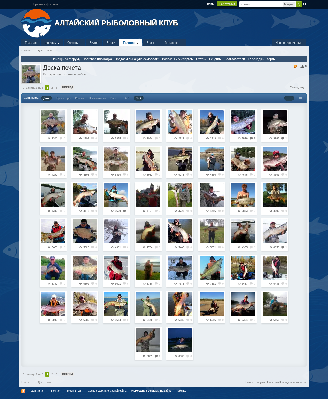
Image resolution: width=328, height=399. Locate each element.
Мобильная (74, 390)
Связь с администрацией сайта (107, 390)
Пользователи (234, 59)
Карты (271, 59)
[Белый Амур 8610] (180, 340)
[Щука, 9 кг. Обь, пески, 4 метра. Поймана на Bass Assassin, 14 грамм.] (243, 304)
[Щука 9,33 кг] (275, 268)
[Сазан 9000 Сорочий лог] (53, 122)
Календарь (256, 59)
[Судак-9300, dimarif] (275, 122)
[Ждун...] (148, 195)
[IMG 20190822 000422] (85, 159)
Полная (55, 390)
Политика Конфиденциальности (286, 382)
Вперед (67, 87)
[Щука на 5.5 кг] (116, 304)
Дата (46, 98)
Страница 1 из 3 (33, 87)
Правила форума (254, 382)
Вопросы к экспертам (177, 59)
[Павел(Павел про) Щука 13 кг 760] (243, 159)
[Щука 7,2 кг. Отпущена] (212, 304)
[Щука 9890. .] (148, 340)
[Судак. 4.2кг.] (212, 268)
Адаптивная (37, 390)
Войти (210, 3)
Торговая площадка (97, 59)
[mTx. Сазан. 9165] (212, 231)
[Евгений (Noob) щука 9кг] (148, 304)
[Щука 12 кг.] (85, 304)
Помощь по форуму (66, 59)
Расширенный (305, 4)
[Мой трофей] (180, 195)
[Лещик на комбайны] (85, 231)
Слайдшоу (297, 87)
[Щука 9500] (275, 159)
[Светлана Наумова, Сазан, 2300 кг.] (243, 195)
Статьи (201, 59)
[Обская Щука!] (212, 195)
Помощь (181, 390)
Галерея (129, 42)
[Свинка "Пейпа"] (148, 231)
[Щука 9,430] (53, 304)
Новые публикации (288, 42)
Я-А (138, 98)
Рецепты (215, 59)
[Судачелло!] (116, 231)
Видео (93, 42)
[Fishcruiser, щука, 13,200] (180, 268)
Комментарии (97, 98)
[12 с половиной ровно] (53, 159)
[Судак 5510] (180, 122)
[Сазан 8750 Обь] (116, 122)
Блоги (110, 42)
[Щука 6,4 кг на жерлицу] (116, 268)
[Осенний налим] (212, 159)
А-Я (127, 98)
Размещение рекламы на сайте (151, 390)
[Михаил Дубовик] (85, 268)
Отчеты (73, 42)
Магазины (172, 42)
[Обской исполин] (85, 195)
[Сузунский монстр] (116, 195)
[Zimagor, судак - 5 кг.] (180, 159)
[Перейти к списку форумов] (37, 23)
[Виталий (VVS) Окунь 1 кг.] (53, 268)
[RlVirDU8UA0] (212, 122)
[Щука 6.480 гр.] (180, 231)
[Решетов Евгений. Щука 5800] (116, 159)
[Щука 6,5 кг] (243, 268)
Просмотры (63, 98)
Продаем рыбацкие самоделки (137, 59)
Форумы (51, 42)
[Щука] (275, 304)
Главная (31, 42)
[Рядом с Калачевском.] (53, 231)
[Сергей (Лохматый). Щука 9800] (180, 304)
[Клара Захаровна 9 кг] (275, 231)
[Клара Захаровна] (53, 195)
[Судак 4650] (148, 122)
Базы (150, 42)
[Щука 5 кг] (243, 122)
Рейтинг (80, 98)
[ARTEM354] (243, 231)
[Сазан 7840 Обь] (85, 122)
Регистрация (227, 3)
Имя (113, 98)
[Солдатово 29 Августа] (148, 268)
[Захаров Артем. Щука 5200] (148, 159)
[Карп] (275, 195)
